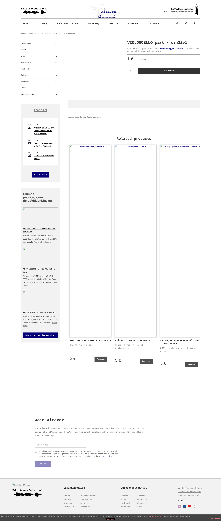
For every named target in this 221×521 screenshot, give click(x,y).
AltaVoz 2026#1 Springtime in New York (40, 312)
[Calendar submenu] (139, 23)
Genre (30, 34)
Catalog (124, 496)
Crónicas (67, 503)
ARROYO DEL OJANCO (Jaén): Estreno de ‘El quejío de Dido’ (44, 131)
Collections (142, 496)
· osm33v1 (172, 48)
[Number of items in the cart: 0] (186, 23)
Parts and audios (41, 34)
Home (23, 34)
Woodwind (125, 507)
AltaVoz (66, 496)
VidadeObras (86, 499)
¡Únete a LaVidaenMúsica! (40, 335)
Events (40, 110)
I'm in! (43, 464)
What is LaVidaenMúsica (189, 491)
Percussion (142, 499)
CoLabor (84, 503)
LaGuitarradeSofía (88, 496)
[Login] (177, 23)
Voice (123, 499)
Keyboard (125, 503)
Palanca (67, 499)
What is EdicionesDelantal (190, 488)
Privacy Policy (106, 456)
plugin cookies (215, 518)
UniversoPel (69, 507)
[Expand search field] (195, 23)
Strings (140, 503)
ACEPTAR (110, 519)
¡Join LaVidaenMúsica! (188, 495)
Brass (139, 507)
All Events (40, 174)
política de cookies (155, 517)
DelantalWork (86, 507)
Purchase (169, 71)
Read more (46, 242)
